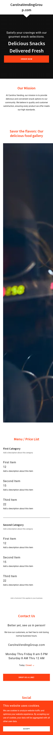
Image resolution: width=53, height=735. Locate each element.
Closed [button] (28, 665)
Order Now (26, 59)
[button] (33, 666)
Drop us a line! (26, 677)
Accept (26, 729)
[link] (26, 7)
